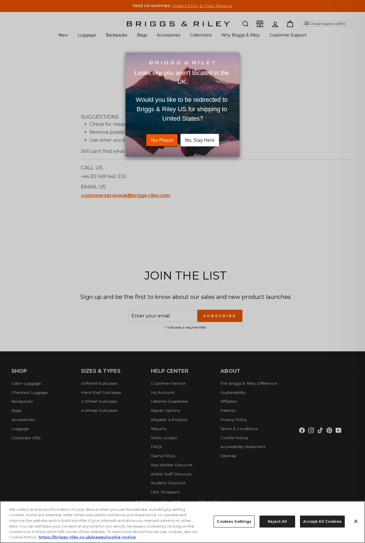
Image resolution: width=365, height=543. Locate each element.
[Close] (356, 521)
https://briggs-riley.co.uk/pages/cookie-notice (87, 537)
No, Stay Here (199, 140)
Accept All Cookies (322, 521)
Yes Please (162, 140)
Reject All (277, 521)
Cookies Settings (234, 521)
